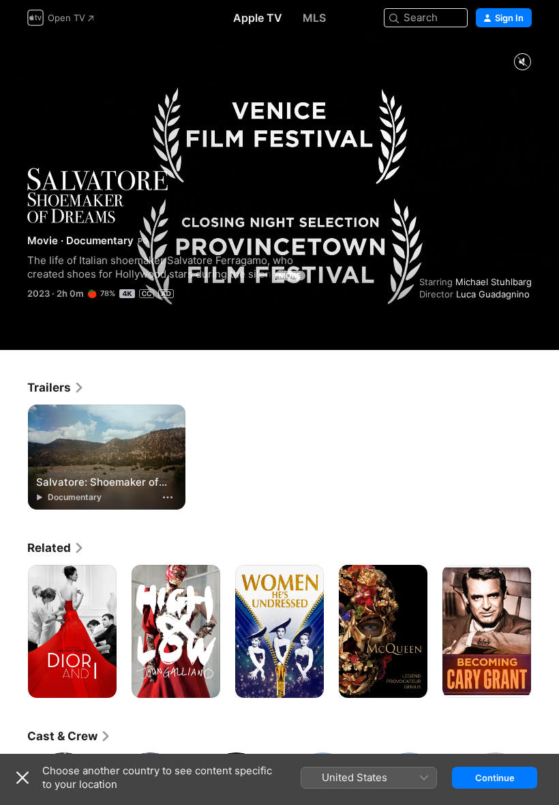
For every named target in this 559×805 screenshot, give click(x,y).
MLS (314, 18)
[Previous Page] (13, 632)
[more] (167, 497)
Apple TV (257, 18)
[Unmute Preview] (522, 62)
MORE (290, 275)
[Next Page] (545, 632)
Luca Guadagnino (493, 294)
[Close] (22, 778)
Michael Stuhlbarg (493, 281)
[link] (56, 387)
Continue (495, 777)
